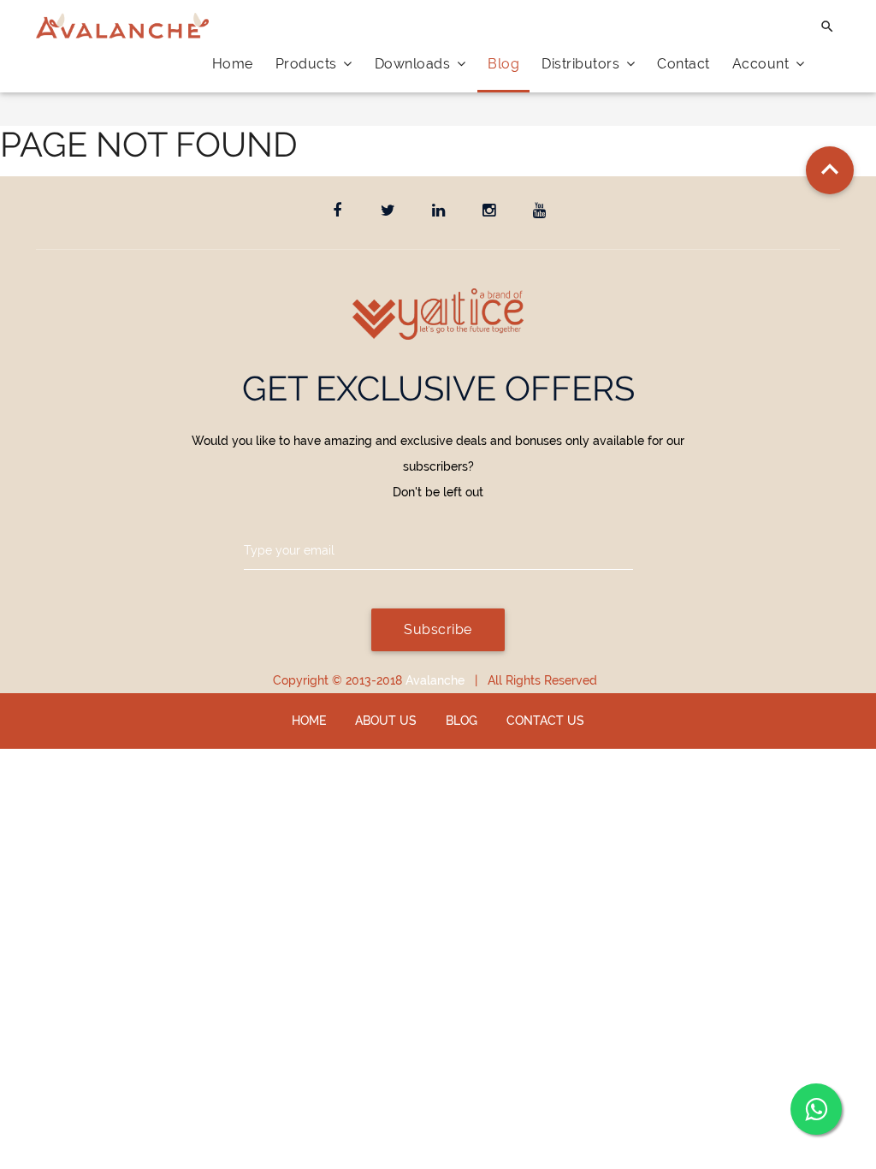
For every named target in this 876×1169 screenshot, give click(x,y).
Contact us (545, 720)
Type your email (289, 550)
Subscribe (438, 629)
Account (762, 64)
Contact (683, 64)
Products (308, 64)
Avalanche (435, 680)
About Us (386, 720)
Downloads (414, 64)
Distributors (583, 64)
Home (232, 64)
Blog (503, 64)
